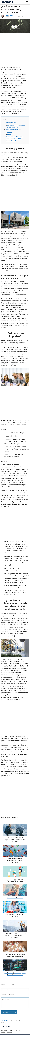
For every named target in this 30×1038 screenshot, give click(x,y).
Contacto (9, 1032)
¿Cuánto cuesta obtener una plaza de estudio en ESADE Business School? (14, 139)
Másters (9, 134)
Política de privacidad (7, 1030)
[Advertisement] (15, 50)
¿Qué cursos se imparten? (13, 129)
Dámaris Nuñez (9, 15)
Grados (9, 132)
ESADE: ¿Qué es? (11, 123)
